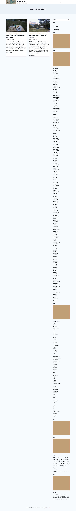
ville (53, 471)
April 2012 (55, 224)
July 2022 (55, 112)
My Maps (54, 386)
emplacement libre (56, 356)
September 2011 (56, 229)
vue (55, 471)
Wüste (62, 471)
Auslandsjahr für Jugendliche (45, 2)
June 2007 (55, 256)
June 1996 (55, 289)
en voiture (55, 364)
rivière (66, 468)
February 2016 (56, 191)
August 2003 (55, 272)
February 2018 (56, 165)
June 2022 (55, 114)
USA (53, 408)
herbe (54, 463)
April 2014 (55, 207)
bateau (54, 337)
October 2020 (55, 128)
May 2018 (55, 160)
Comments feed (56, 28)
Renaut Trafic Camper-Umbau (59, 2)
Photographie (55, 400)
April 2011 (55, 234)
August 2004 (55, 264)
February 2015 (56, 199)
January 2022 (55, 117)
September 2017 (56, 172)
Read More (9, 52)
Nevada (54, 388)
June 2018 (55, 158)
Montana (54, 384)
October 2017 (55, 171)
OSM (54, 397)
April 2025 (55, 81)
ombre (58, 465)
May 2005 (55, 262)
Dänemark (55, 351)
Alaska (54, 323)
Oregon (54, 395)
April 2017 (55, 179)
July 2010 (55, 239)
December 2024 (56, 84)
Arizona (54, 329)
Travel (54, 407)
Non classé (55, 392)
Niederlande (55, 391)
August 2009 (55, 243)
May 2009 (55, 247)
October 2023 (55, 98)
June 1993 (55, 294)
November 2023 (56, 97)
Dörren (54, 353)
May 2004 (55, 269)
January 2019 (55, 149)
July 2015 (55, 196)
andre (8, 39)
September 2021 (56, 122)
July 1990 (55, 297)
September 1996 (56, 286)
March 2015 (55, 198)
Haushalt (54, 369)
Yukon (54, 416)
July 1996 (55, 287)
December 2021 (56, 119)
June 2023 (55, 101)
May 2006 (55, 259)
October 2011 (55, 228)
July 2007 (55, 254)
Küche (54, 378)
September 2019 (56, 142)
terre (69, 470)
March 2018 (55, 163)
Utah (54, 410)
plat (57, 468)
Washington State (56, 411)
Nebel (54, 465)
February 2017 (56, 182)
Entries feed (55, 26)
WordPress (55, 413)
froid (61, 461)
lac (57, 464)
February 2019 (56, 147)
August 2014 (55, 202)
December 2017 (56, 168)
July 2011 (54, 232)
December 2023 (56, 95)
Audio (54, 331)
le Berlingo (55, 380)
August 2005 (55, 261)
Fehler (56, 461)
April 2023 (55, 105)
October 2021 (55, 120)
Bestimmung (62, 457)
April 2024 (55, 92)
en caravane (55, 359)
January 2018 (55, 166)
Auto (54, 336)
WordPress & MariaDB (33, 2)
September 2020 (56, 130)
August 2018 (55, 155)
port (53, 403)
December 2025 (56, 78)
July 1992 (55, 295)
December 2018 (56, 150)
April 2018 (55, 161)
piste (67, 465)
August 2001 (55, 276)
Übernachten (66, 471)
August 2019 (55, 144)
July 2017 (55, 176)
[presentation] (16, 25)
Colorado (54, 350)
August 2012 (55, 221)
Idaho (54, 372)
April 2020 (55, 136)
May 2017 (55, 177)
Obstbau (54, 394)
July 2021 (55, 125)
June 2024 (55, 90)
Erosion (54, 461)
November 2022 (56, 108)
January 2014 (55, 210)
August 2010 (55, 237)
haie (68, 461)
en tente (34, 33)
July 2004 (55, 265)
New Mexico (55, 389)
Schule (54, 405)
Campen (54, 343)
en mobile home (56, 361)
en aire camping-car (57, 358)
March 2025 (55, 83)
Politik (54, 402)
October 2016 (55, 187)
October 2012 (55, 218)
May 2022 (55, 116)
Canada (54, 348)
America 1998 (55, 328)
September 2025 (56, 79)
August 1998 (55, 283)
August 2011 (55, 231)
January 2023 (55, 106)
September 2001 (56, 275)
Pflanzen (54, 399)
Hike (53, 370)
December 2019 (56, 139)
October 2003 (55, 270)
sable (56, 470)
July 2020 (55, 131)
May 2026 (55, 72)
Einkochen (55, 354)
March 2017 (55, 180)
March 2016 (55, 190)
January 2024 (55, 94)
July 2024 (55, 89)
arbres (57, 457)
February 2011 (55, 235)
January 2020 (55, 138)
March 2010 (55, 240)
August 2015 (55, 194)
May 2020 (55, 135)
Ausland (54, 332)
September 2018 (56, 153)
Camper (66, 457)
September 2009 (56, 242)
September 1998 (56, 281)
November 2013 (56, 213)
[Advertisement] (61, 41)
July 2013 (55, 215)
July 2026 (55, 70)
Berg (59, 457)
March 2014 (55, 209)
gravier (65, 461)
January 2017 (55, 183)
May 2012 (55, 223)
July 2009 (55, 245)
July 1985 (55, 300)
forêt (59, 461)
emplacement (66, 459)
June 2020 (55, 133)
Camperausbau (56, 345)
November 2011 (56, 226)
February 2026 (56, 75)
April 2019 (55, 146)
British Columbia (56, 340)
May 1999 (55, 280)
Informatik (55, 373)
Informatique (55, 375)
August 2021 (55, 124)
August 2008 (55, 250)
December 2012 (56, 217)
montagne (67, 464)
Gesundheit (55, 367)
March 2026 (55, 73)
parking (62, 465)
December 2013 (56, 212)
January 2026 (55, 76)
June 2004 (55, 267)
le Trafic (12, 33)
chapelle (61, 459)
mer (62, 464)
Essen (54, 366)
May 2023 (55, 103)
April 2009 (55, 248)
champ (58, 459)
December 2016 (56, 185)
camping (8, 33)
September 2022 (56, 109)
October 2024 (55, 86)
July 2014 (55, 204)
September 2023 (56, 100)
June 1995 (55, 291)
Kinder (54, 377)
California (55, 342)
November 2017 (56, 169)
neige (56, 465)
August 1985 (55, 299)
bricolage (54, 339)
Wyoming (54, 414)
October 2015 (55, 193)
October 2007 (55, 253)
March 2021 (55, 127)
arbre (54, 457)
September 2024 (56, 87)
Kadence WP (47, 507)
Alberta (54, 325)
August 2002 (55, 273)
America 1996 (55, 326)
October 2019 (55, 141)
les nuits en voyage (18, 33)
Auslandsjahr (55, 334)
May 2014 (55, 205)
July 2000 (55, 278)
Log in (54, 24)
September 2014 (56, 201)
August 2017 (55, 174)
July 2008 (55, 251)
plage (54, 468)
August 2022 (55, 111)
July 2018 (55, 157)
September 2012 (56, 220)
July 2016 (55, 188)
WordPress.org (56, 29)
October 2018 (55, 152)
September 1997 (56, 284)
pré (59, 468)
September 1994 (56, 292)
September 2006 (56, 258)
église (69, 471)
